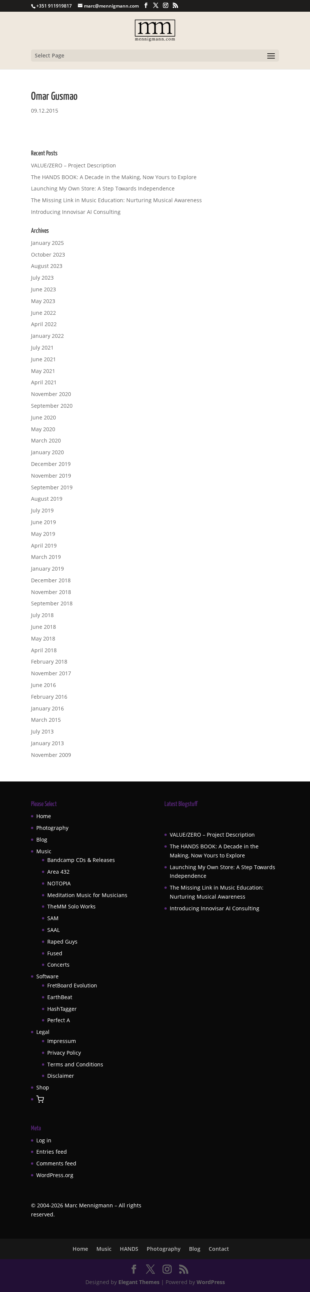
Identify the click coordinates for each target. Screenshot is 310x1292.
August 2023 (46, 265)
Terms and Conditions (75, 1064)
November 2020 (51, 394)
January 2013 (47, 743)
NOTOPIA (59, 883)
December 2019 (51, 463)
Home (43, 816)
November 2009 (51, 754)
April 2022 (44, 324)
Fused (54, 953)
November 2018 (51, 592)
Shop (42, 1087)
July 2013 (42, 731)
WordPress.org (54, 1175)
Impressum (61, 1040)
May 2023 (43, 301)
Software (47, 976)
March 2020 (46, 440)
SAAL (53, 929)
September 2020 (52, 405)
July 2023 (42, 277)
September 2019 (52, 487)
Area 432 (58, 871)
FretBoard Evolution (72, 985)
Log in (43, 1140)
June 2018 (43, 626)
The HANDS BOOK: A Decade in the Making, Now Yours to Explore (114, 177)
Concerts (58, 964)
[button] (40, 1099)
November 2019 (51, 475)
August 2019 (46, 498)
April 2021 (44, 382)
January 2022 (47, 335)
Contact (219, 1248)
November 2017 (51, 673)
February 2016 (49, 696)
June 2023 (43, 289)
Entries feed (51, 1151)
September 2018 (52, 603)
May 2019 (43, 533)
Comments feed (56, 1163)
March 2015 (46, 719)
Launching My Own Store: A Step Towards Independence (103, 188)
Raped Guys (62, 941)
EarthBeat (59, 997)
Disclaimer (60, 1075)
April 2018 (44, 650)
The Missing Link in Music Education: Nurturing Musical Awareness (116, 200)
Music (43, 851)
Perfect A (58, 1020)
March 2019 (46, 556)
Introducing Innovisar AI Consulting (76, 211)
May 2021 (43, 370)
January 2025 (47, 242)
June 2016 (43, 685)
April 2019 (44, 545)
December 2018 (51, 580)
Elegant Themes (139, 1282)
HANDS (129, 1248)
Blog (41, 839)
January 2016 (47, 708)
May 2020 (43, 429)
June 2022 (43, 312)
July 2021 (42, 347)
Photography (52, 827)
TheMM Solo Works (71, 906)
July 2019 (42, 510)
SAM (53, 918)
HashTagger (62, 1008)
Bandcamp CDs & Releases (81, 859)
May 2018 (43, 638)
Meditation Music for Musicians (87, 895)
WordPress (211, 1282)
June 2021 (43, 359)
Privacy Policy (64, 1052)
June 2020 (43, 417)
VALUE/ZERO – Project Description (73, 165)
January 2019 (47, 568)
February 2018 (49, 661)
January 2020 (47, 452)
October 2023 (48, 254)
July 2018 (42, 615)
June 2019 (43, 522)
